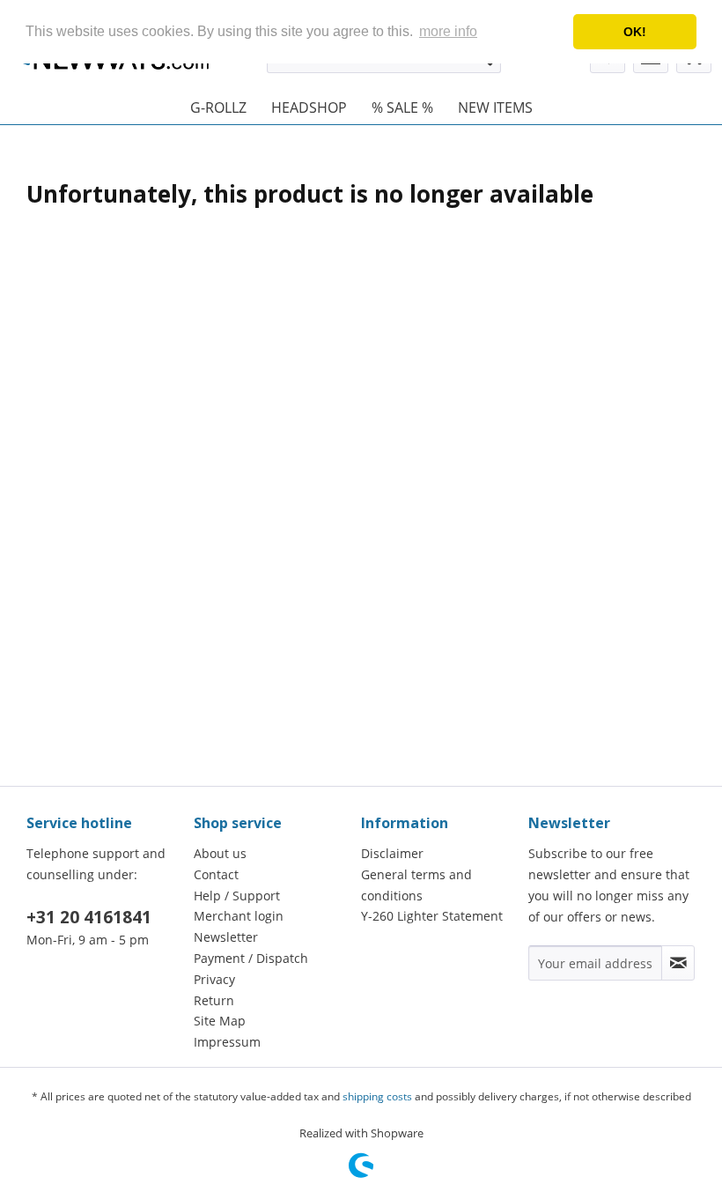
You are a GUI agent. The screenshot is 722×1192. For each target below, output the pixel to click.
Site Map (220, 1020)
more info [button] (448, 31)
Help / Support (237, 895)
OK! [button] (634, 32)
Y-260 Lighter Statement (432, 915)
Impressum (227, 1041)
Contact (216, 874)
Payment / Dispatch (251, 958)
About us (220, 853)
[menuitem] (218, 107)
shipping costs (377, 1096)
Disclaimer (392, 853)
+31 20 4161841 (88, 917)
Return (214, 1000)
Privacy (214, 979)
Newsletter (226, 937)
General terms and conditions (416, 885)
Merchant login (239, 915)
